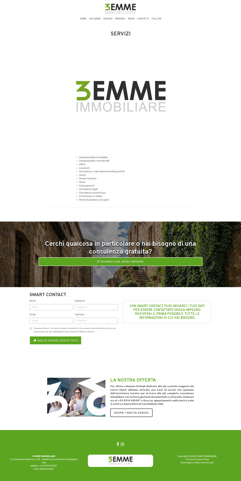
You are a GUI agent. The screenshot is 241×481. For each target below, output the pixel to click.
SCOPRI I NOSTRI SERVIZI (131, 413)
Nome (33, 300)
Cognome (80, 300)
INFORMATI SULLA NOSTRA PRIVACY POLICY (74, 332)
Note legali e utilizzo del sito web (197, 462)
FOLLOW (156, 18)
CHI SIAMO (95, 18)
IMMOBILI (120, 18)
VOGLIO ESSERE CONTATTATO (57, 340)
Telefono (79, 314)
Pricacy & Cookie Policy (197, 459)
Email (32, 314)
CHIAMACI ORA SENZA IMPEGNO (122, 261)
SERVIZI (107, 18)
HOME (83, 18)
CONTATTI (143, 18)
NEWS (131, 18)
